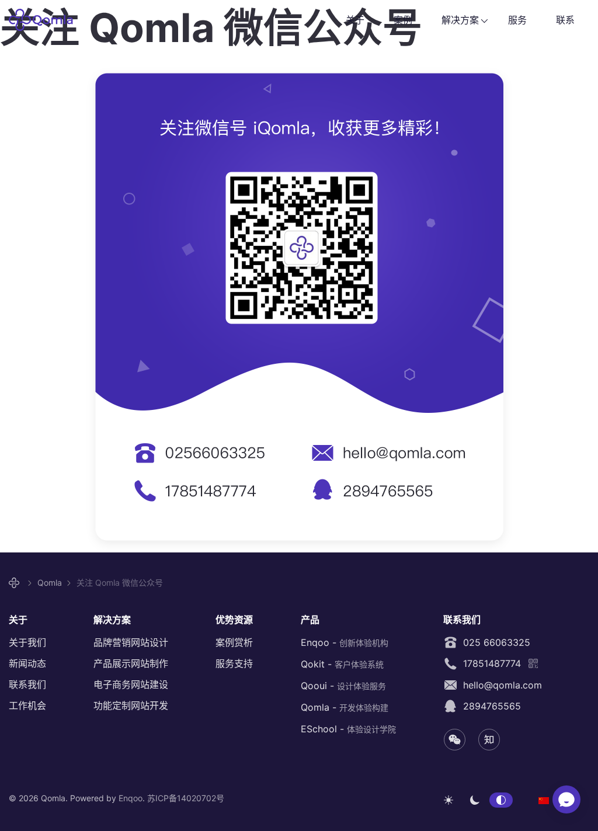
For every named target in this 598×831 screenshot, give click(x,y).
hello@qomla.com (499, 685)
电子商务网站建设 (130, 684)
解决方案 (460, 20)
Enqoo (130, 798)
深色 (474, 800)
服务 (517, 20)
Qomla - (344, 707)
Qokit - (342, 664)
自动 (501, 800)
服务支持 (234, 663)
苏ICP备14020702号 (185, 798)
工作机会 (27, 705)
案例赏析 (234, 642)
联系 (565, 20)
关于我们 (27, 642)
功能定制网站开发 (130, 705)
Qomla (48, 20)
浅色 (448, 800)
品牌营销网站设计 (130, 642)
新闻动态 (27, 663)
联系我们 (27, 684)
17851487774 (489, 663)
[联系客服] (566, 799)
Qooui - (343, 685)
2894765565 (489, 706)
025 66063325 (493, 642)
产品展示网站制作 (130, 663)
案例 (403, 20)
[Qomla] (16, 583)
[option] (544, 799)
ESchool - (348, 729)
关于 (355, 20)
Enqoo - (344, 642)
